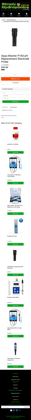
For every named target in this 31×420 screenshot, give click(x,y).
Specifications (13, 107)
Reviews (4, 110)
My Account (15, 376)
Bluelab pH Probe (12, 236)
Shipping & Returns (15, 393)
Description (5, 107)
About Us (15, 385)
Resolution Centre (15, 379)
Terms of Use (15, 396)
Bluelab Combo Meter (13, 297)
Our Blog (15, 388)
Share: (3, 64)
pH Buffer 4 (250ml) (12, 144)
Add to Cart (16, 79)
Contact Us (15, 399)
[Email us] (11, 410)
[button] (15, 82)
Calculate (16, 101)
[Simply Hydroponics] (15, 6)
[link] (14, 410)
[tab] (5, 107)
